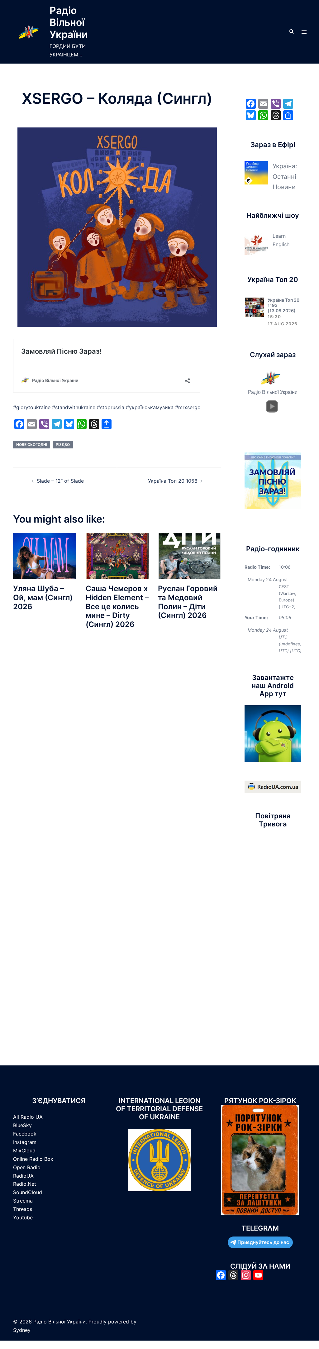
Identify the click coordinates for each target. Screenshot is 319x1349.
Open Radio (26, 1167)
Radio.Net (24, 1184)
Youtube (23, 1217)
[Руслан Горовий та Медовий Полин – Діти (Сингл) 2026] (189, 555)
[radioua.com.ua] (273, 786)
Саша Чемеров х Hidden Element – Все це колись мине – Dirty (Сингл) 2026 (117, 606)
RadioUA (23, 1176)
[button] (291, 31)
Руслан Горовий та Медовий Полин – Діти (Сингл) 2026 (188, 602)
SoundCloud (27, 1192)
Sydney (22, 1330)
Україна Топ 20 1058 (173, 481)
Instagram (24, 1142)
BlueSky (22, 1125)
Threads (22, 1209)
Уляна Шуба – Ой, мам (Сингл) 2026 (43, 597)
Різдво (63, 444)
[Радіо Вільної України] (28, 31)
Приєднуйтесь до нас (263, 1242)
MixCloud (24, 1150)
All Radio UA (28, 1117)
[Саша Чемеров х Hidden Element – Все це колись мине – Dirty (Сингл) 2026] (117, 555)
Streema (23, 1201)
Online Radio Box (33, 1159)
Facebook (24, 1134)
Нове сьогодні (31, 444)
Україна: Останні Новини (285, 176)
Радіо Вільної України (69, 22)
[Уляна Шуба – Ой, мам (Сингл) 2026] (44, 555)
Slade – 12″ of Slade (60, 481)
